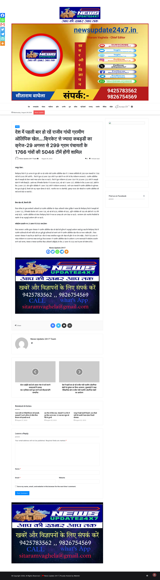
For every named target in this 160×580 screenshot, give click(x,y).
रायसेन (98, 107)
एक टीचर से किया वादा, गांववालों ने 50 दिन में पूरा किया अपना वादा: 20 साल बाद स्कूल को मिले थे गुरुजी (57, 415)
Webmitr (77, 576)
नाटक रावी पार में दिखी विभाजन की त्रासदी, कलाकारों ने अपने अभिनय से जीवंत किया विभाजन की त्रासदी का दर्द (27, 415)
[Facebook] (48, 252)
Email (17, 478)
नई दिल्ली (83, 107)
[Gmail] (2, 24)
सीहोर (111, 107)
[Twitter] (53, 252)
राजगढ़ (91, 107)
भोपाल (43, 107)
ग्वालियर (50, 107)
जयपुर (17, 127)
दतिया (75, 107)
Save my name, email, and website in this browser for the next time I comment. (46, 486)
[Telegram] (62, 252)
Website (62, 478)
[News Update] (80, 14)
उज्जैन (63, 107)
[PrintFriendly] (2, 38)
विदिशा (104, 107)
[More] (66, 252)
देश (29, 107)
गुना (70, 107)
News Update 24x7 (51, 576)
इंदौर (57, 107)
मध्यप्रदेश (35, 107)
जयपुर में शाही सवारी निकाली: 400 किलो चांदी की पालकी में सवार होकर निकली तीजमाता (85, 415)
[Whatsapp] (57, 252)
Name (18, 469)
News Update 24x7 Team (28, 158)
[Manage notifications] (154, 575)
